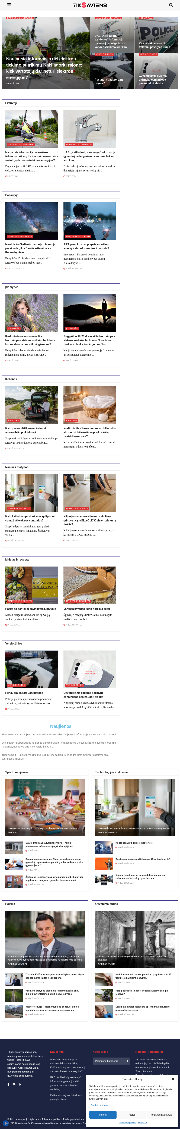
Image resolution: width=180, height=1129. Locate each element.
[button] (173, 1079)
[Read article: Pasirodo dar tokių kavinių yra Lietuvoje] (31, 585)
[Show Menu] (9, 5)
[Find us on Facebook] (8, 1085)
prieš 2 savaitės (15, 268)
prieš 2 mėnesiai (125, 847)
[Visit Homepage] (90, 5)
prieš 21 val (13, 625)
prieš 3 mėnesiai (35, 998)
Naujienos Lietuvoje (20, 18)
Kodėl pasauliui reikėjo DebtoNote (134, 843)
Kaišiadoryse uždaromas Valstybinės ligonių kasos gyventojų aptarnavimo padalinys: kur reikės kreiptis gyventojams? (54, 862)
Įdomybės (14, 328)
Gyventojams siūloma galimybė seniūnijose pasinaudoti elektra (153, 79)
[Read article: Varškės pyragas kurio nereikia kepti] (89, 585)
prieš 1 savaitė (73, 360)
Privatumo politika (127, 1122)
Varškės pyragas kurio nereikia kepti (86, 608)
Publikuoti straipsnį (17, 1119)
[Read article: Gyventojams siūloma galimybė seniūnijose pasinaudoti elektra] (89, 669)
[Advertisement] (152, 130)
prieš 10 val (13, 709)
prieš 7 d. (32, 870)
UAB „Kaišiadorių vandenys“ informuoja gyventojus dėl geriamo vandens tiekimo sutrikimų (89, 156)
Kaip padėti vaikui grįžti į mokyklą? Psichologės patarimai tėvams (42, 828)
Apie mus (34, 1119)
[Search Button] (171, 5)
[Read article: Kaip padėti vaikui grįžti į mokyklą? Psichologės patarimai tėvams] (45, 807)
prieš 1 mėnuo (73, 540)
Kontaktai (142, 1122)
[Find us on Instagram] (14, 1085)
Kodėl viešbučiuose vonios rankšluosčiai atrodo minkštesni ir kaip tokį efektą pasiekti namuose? (89, 432)
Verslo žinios (104, 54)
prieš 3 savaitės (15, 448)
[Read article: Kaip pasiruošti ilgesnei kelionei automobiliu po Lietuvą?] (31, 405)
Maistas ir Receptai (20, 601)
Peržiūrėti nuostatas (161, 1114)
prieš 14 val (13, 360)
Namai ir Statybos (19, 509)
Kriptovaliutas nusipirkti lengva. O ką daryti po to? (143, 859)
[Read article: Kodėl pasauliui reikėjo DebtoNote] (104, 847)
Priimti (103, 1114)
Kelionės (13, 421)
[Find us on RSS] (20, 1085)
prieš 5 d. (14, 832)
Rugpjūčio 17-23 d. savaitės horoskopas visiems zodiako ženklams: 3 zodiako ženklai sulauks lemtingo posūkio (89, 340)
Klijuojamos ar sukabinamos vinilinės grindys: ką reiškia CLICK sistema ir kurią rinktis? (89, 520)
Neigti (132, 1114)
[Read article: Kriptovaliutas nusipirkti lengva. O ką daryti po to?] (104, 864)
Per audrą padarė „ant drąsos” (24, 692)
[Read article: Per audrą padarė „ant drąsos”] (31, 669)
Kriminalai (146, 18)
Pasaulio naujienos (20, 237)
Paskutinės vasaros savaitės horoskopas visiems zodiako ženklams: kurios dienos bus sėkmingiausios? (30, 340)
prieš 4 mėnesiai (35, 1015)
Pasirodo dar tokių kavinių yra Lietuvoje (30, 608)
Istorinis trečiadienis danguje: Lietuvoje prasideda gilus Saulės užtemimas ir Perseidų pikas (30, 248)
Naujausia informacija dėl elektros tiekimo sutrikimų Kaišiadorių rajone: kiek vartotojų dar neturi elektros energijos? (31, 156)
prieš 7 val (13, 83)
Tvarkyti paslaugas (100, 1105)
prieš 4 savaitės (73, 269)
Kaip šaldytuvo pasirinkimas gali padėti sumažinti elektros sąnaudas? (134, 828)
